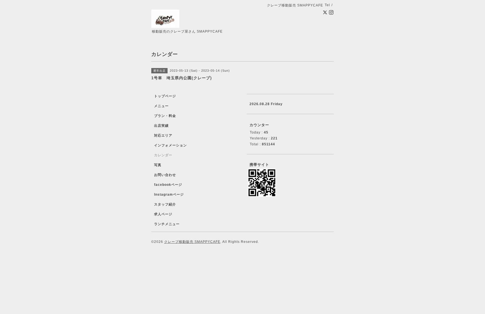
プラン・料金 (165, 116)
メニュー (161, 106)
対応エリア (163, 135)
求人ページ (163, 214)
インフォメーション (170, 145)
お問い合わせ (165, 175)
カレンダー (163, 155)
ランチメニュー (167, 224)
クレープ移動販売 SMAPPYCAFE (192, 242)
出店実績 (161, 126)
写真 (157, 165)
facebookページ (168, 185)
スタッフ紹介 (165, 204)
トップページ (165, 96)
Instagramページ (169, 194)
